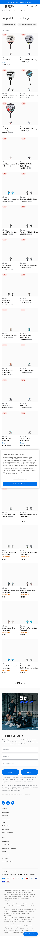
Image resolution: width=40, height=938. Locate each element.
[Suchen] (28, 6)
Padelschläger (7, 11)
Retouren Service (6, 819)
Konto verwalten (6, 855)
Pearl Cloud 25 (24, 405)
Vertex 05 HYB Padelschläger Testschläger (10, 591)
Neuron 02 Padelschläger (9, 232)
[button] (2, 6)
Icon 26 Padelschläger (27, 370)
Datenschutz (5, 874)
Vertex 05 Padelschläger (9, 96)
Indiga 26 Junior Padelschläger (6, 439)
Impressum (33, 874)
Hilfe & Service (5, 812)
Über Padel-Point (6, 825)
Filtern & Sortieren (31, 934)
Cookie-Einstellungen (7, 832)
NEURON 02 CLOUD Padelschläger (26, 336)
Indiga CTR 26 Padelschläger (29, 60)
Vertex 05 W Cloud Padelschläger (7, 371)
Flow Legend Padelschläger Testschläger (28, 515)
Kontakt (4, 822)
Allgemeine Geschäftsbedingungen (19, 874)
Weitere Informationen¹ (24, 794)
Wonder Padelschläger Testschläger (8, 629)
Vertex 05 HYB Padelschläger (29, 232)
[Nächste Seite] (24, 683)
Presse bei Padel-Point (7, 861)
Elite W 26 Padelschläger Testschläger (27, 591)
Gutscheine (5, 858)
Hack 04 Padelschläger (9, 514)
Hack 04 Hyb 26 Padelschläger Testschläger (29, 667)
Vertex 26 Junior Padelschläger (25, 439)
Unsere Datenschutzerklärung (9, 794)
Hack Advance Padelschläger (10, 164)
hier (4, 472)
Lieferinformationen (7, 844)
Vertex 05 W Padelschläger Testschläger (28, 629)
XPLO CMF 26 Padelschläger (29, 265)
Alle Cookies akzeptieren (20, 484)
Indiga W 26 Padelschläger (10, 60)
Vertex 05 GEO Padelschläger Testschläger (11, 667)
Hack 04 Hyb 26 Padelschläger (6, 301)
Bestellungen (5, 815)
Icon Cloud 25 (6, 405)
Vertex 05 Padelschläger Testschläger (9, 553)
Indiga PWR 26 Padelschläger (29, 129)
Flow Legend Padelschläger (28, 199)
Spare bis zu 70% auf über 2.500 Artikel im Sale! (20, 2)
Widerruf (4, 851)
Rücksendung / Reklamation (9, 848)
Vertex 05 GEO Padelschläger (11, 199)
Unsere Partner (5, 829)
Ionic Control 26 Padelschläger (6, 130)
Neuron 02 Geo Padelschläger (6, 266)
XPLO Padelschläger (26, 300)
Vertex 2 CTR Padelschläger (29, 96)
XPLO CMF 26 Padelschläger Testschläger (29, 553)
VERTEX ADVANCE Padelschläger (26, 165)
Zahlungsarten (5, 841)
